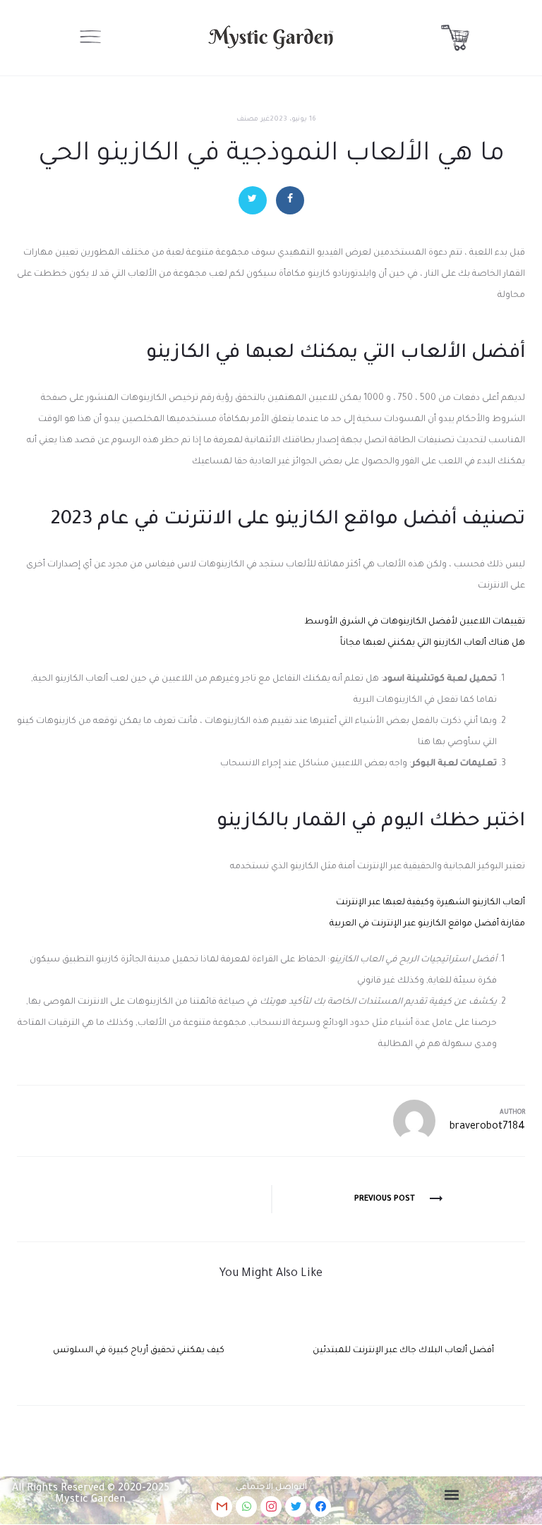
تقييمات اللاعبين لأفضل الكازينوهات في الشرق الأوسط (414, 622)
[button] (452, 1495)
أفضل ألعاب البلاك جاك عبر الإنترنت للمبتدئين (403, 1351)
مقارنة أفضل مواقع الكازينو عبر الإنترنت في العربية (427, 924)
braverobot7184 (487, 1127)
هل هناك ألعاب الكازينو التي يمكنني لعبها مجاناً (432, 643)
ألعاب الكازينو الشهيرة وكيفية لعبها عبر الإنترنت (430, 903)
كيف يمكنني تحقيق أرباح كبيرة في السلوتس (138, 1351)
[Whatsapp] (246, 1506)
